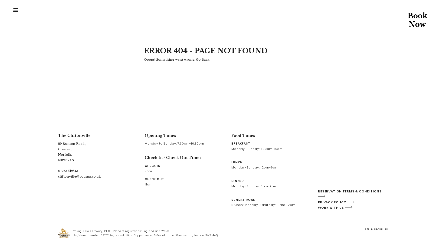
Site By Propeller (376, 229)
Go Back (202, 60)
